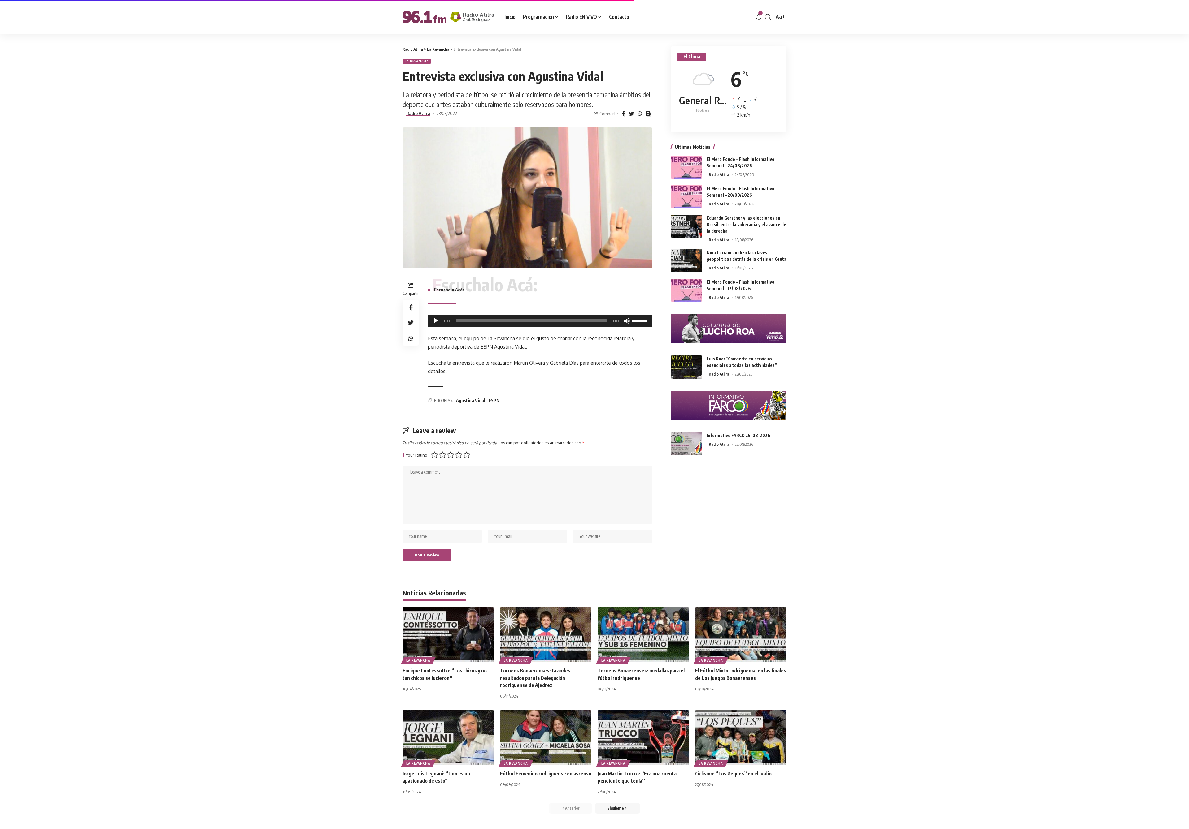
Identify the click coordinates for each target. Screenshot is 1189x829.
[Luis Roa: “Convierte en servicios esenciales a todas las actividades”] (686, 367)
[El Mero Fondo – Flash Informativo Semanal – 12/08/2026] (686, 290)
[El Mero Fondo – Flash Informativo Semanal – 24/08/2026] (686, 167)
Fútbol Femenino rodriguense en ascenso (545, 774)
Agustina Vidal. (471, 400)
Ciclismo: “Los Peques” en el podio (733, 774)
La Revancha (417, 61)
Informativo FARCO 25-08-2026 (738, 435)
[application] (540, 321)
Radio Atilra (418, 113)
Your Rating (416, 455)
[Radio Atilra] (448, 17)
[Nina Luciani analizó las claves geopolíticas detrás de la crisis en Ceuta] (686, 260)
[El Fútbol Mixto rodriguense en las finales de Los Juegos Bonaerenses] (740, 634)
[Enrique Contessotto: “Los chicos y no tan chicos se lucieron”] (448, 634)
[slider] (640, 320)
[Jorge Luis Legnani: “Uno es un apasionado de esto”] (448, 737)
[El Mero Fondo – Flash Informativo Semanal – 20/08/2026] (686, 196)
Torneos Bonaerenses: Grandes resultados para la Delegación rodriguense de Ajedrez (535, 678)
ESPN (494, 400)
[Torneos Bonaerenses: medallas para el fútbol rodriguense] (643, 634)
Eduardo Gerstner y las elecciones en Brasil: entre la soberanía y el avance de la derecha (746, 224)
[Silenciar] (627, 321)
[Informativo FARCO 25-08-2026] (686, 443)
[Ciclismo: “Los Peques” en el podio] (740, 737)
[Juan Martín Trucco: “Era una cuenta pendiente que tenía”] (643, 737)
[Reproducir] (436, 321)
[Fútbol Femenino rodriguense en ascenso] (545, 737)
